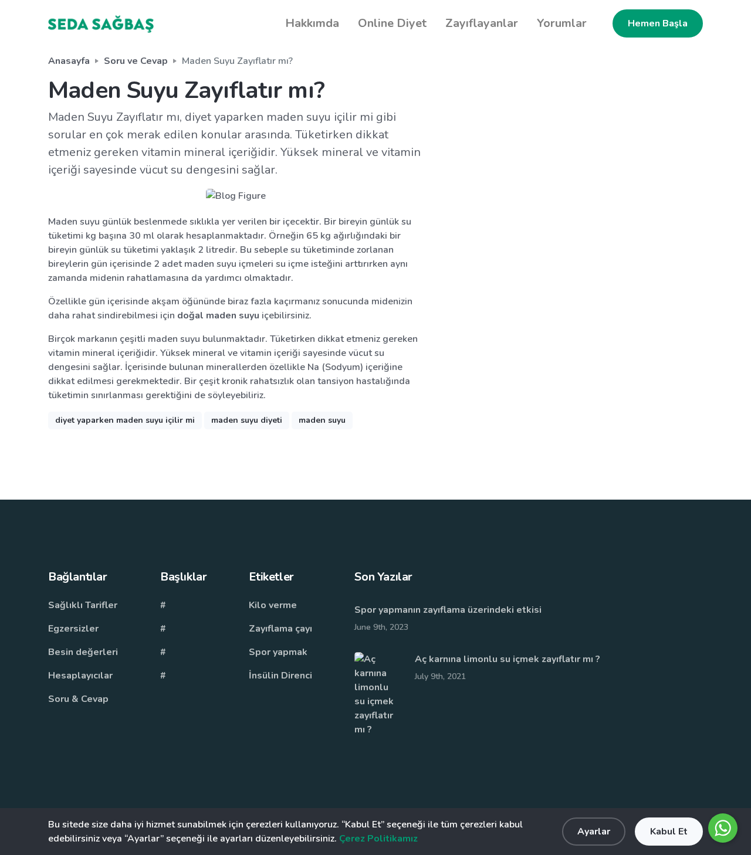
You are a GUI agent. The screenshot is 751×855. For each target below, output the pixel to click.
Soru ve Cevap (136, 61)
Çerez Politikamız (378, 838)
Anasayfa (69, 61)
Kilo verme (273, 605)
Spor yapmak (278, 652)
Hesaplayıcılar (80, 675)
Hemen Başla (658, 23)
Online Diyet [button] (392, 23)
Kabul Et (669, 831)
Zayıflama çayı (280, 628)
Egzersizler (73, 628)
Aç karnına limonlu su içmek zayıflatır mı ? (509, 659)
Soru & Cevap (78, 699)
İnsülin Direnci (280, 675)
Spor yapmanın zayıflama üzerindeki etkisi (448, 609)
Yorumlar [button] (562, 23)
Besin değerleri (83, 652)
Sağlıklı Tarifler (82, 605)
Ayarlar (593, 831)
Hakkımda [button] (312, 23)
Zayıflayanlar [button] (481, 23)
